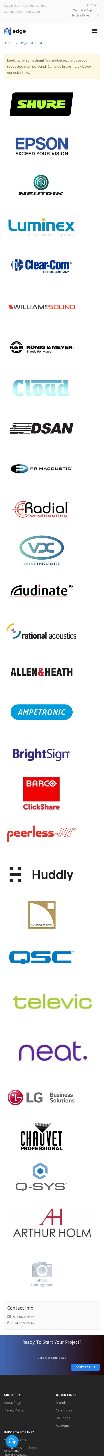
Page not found (31, 43)
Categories (64, 1410)
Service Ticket (80, 15)
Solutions (63, 1417)
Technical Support (85, 10)
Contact (92, 5)
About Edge (12, 1402)
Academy (62, 1425)
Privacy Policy (13, 1410)
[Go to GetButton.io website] (12, 1450)
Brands (61, 1402)
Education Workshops (20, 1447)
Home (8, 43)
